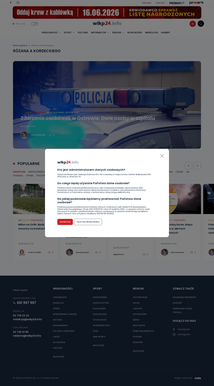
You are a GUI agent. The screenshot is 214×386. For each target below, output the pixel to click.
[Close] (162, 156)
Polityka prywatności (88, 222)
